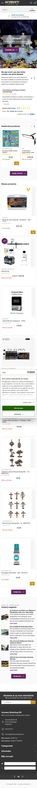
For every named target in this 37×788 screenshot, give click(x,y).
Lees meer (13, 623)
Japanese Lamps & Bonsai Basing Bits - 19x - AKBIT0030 (15, 472)
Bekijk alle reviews (16, 111)
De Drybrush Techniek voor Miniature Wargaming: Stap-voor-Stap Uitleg (22, 611)
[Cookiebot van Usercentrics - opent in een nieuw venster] (27, 372)
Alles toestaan (18, 408)
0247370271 (9, 729)
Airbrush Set (5, 271)
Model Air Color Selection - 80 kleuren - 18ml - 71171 (17, 220)
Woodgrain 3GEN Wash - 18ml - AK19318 (14, 573)
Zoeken (32, 10)
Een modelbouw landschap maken (21, 626)
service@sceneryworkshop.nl (14, 734)
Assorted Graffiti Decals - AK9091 (10, 151)
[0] (35, 3)
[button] (31, 3)
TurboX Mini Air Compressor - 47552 (13, 321)
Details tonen (27, 402)
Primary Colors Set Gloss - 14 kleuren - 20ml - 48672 (16, 421)
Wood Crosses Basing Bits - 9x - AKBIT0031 (16, 523)
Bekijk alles (17, 592)
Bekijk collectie (17, 173)
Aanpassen (17, 414)
